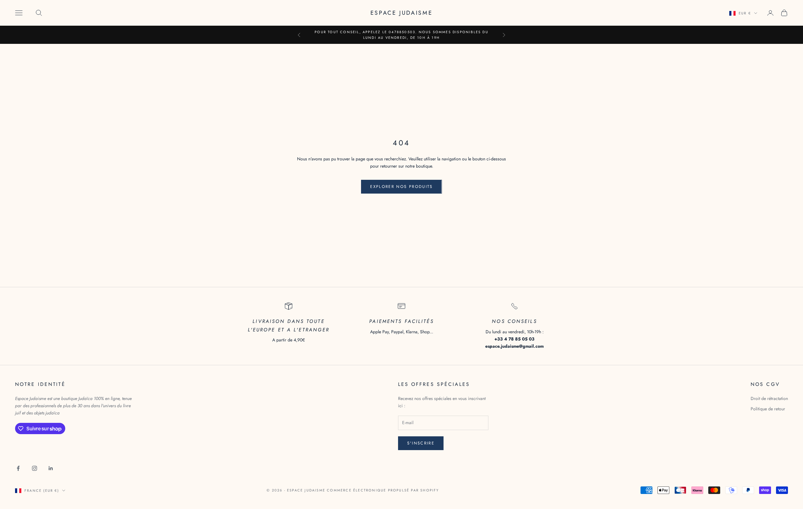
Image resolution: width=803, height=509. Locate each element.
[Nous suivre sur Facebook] (18, 468)
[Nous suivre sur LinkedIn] (51, 468)
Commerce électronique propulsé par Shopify (383, 490)
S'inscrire (420, 443)
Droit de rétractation (769, 398)
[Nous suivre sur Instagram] (34, 468)
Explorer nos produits (401, 187)
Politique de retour (768, 409)
